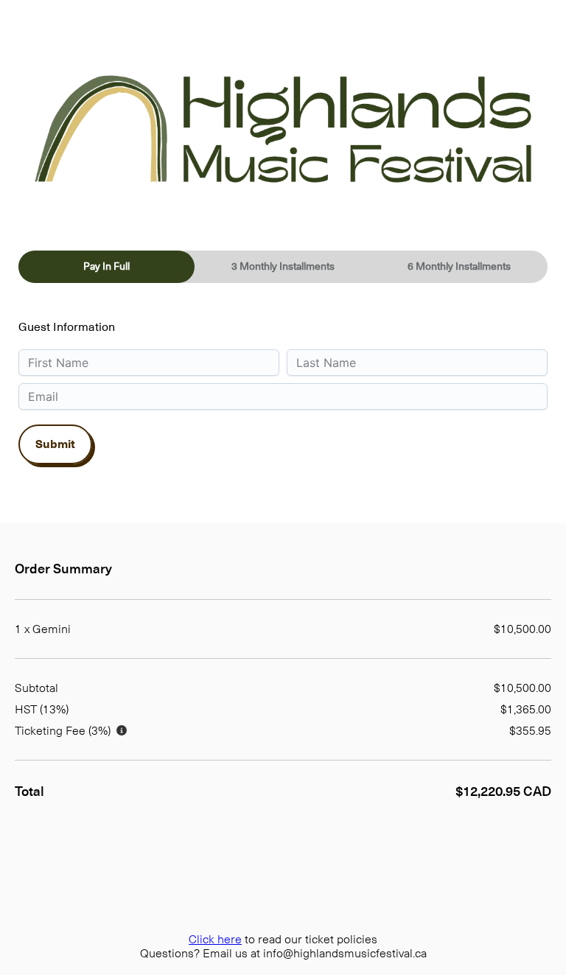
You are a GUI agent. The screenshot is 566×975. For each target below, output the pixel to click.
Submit (55, 444)
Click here (215, 939)
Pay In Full (106, 266)
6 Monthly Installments (459, 266)
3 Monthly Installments (283, 266)
